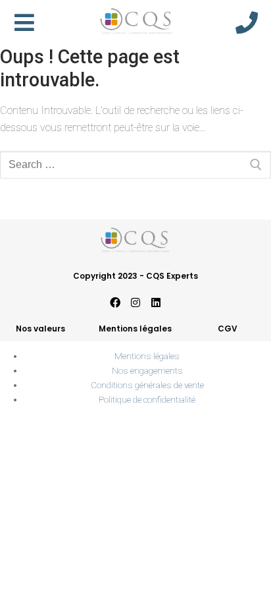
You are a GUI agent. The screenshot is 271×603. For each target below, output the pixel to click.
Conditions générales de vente (147, 385)
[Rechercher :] (135, 165)
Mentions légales (135, 328)
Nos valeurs (40, 328)
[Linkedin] (156, 302)
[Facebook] (114, 302)
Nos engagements (147, 370)
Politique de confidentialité (147, 399)
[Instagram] (135, 302)
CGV (227, 328)
